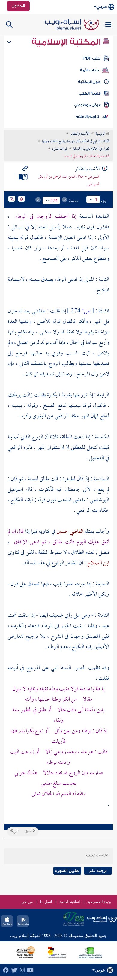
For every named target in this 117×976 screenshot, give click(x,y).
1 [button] (96, 199)
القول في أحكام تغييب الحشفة (91, 149)
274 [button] (54, 200)
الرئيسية (100, 134)
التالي (16, 831)
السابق (29, 831)
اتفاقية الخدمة (69, 902)
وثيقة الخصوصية (99, 902)
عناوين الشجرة (67, 870)
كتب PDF (91, 58)
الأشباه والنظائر (79, 134)
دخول (17, 6)
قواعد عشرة (59, 149)
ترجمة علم (98, 870)
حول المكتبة (89, 82)
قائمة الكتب (90, 93)
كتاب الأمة (89, 70)
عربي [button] (101, 6)
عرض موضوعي (87, 105)
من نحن (27, 902)
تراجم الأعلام (87, 117)
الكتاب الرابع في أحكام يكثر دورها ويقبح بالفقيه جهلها (76, 141)
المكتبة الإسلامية (67, 42)
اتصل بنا (46, 902)
